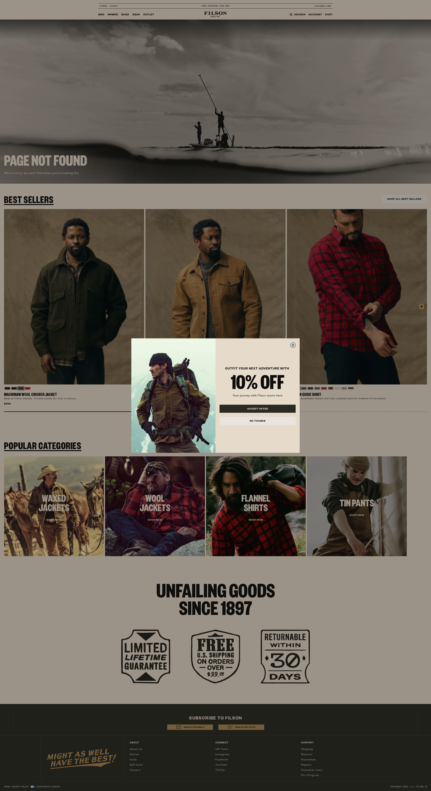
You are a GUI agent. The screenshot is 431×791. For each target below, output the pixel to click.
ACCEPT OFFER (257, 408)
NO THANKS (258, 420)
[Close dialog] (293, 345)
